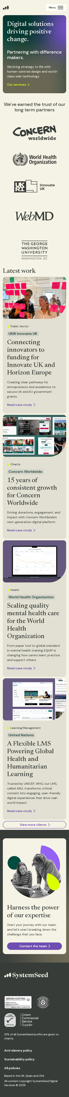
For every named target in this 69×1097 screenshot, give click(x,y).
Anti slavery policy (18, 1050)
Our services (16, 84)
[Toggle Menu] (56, 7)
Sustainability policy (19, 1059)
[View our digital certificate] (10, 1020)
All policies (12, 1068)
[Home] (6, 7)
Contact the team (33, 946)
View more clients (33, 825)
